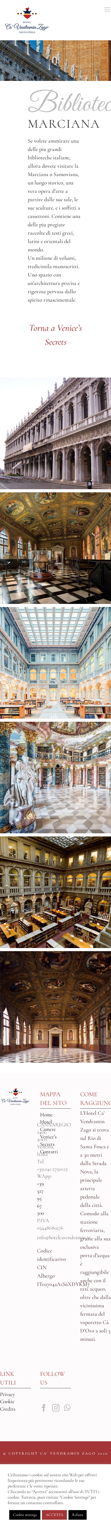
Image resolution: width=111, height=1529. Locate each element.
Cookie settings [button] (25, 1514)
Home (46, 1114)
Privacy (7, 1394)
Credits (7, 1409)
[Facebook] (43, 1408)
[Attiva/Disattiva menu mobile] (108, 9)
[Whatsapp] (67, 1408)
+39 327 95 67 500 (40, 1198)
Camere (48, 1129)
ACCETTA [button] (54, 1514)
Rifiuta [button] (77, 1514)
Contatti (49, 1151)
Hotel (46, 1122)
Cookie (7, 1401)
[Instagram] (56, 1408)
